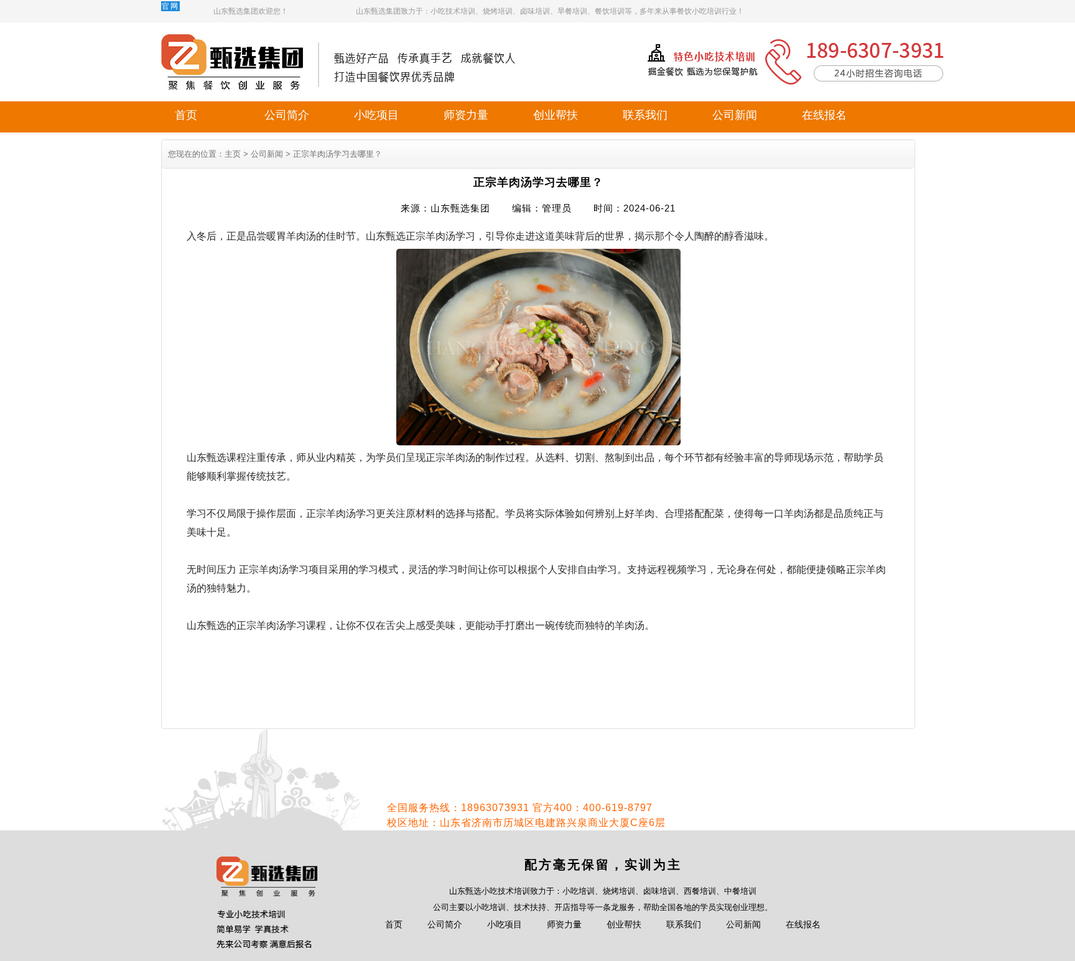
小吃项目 (376, 115)
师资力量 (466, 115)
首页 (186, 115)
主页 (233, 154)
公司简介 (286, 115)
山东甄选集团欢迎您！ (250, 11)
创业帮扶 (555, 115)
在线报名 (824, 115)
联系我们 (645, 115)
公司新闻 (734, 115)
